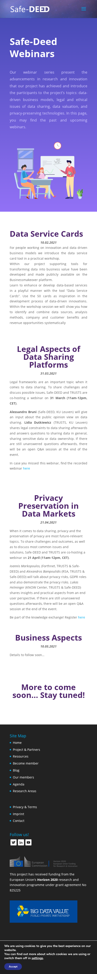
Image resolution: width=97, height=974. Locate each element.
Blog (16, 770)
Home (17, 742)
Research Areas (24, 791)
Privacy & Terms (25, 807)
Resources (20, 756)
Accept (13, 966)
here (26, 468)
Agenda (18, 784)
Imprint (18, 814)
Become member (26, 763)
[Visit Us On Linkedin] (21, 845)
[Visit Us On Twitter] (13, 845)
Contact (18, 821)
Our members (23, 777)
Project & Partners (26, 749)
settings (37, 958)
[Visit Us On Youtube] (28, 845)
